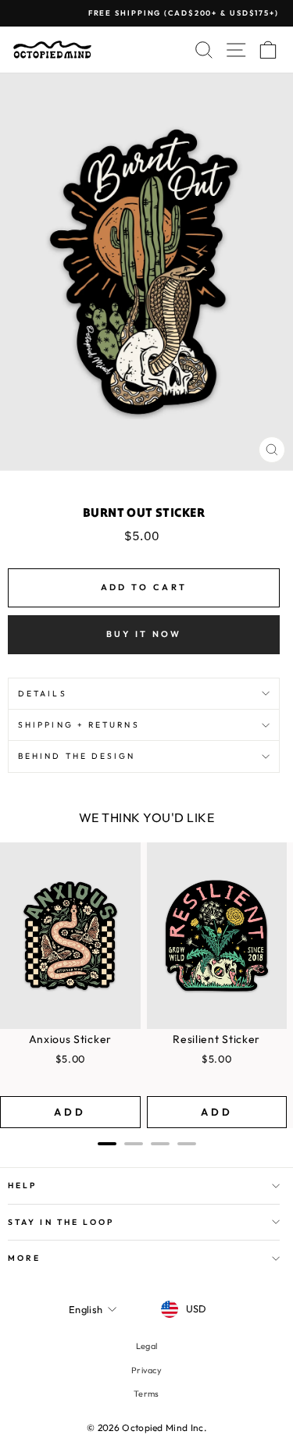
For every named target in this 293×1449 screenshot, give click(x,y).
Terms (146, 1393)
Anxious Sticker (71, 1039)
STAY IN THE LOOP (61, 1222)
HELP (22, 1185)
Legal (147, 1345)
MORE (24, 1258)
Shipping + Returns (79, 725)
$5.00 (70, 1058)
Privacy (146, 1370)
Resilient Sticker (216, 1039)
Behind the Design (77, 756)
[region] (146, 985)
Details (42, 694)
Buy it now (144, 633)
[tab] (107, 1143)
